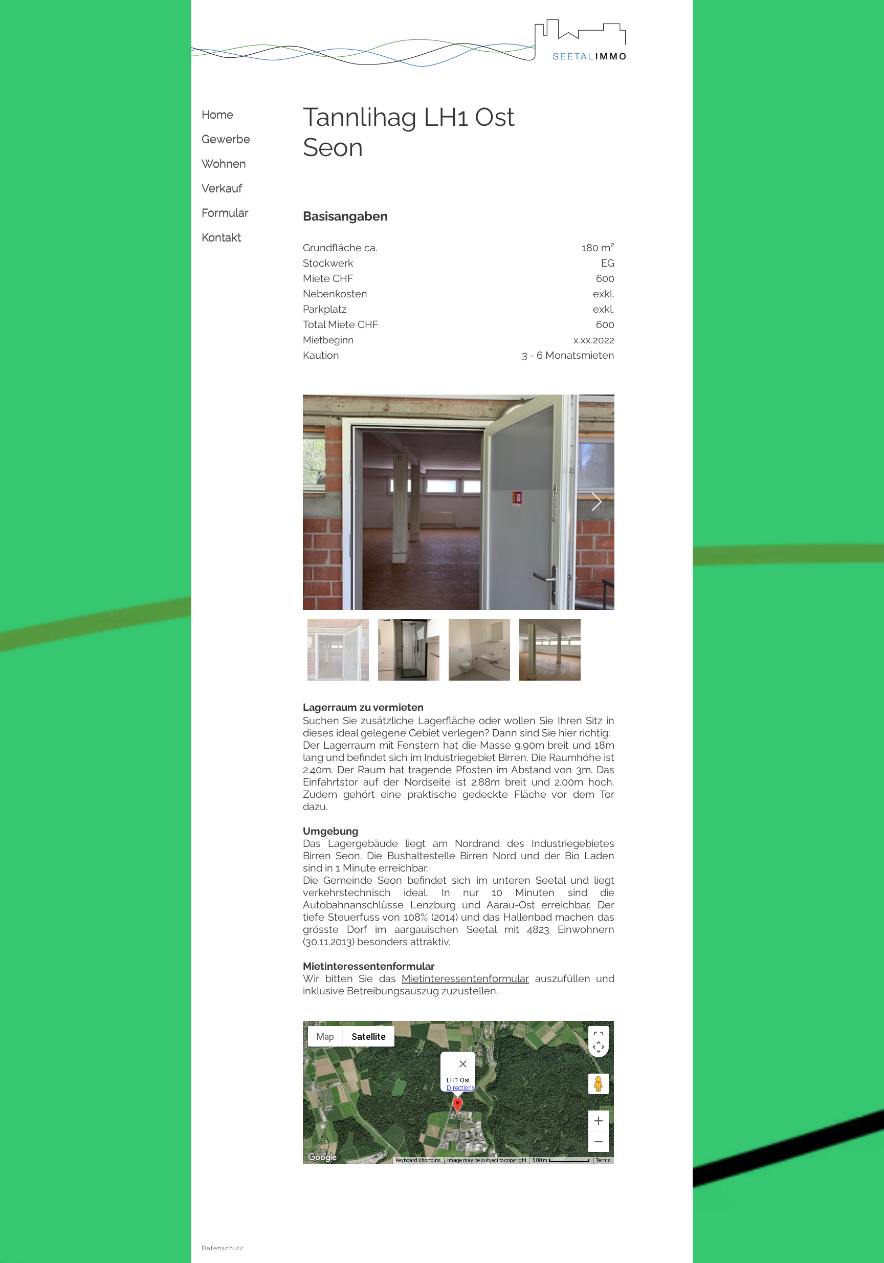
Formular (225, 212)
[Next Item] (597, 502)
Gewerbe (226, 138)
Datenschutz (223, 1248)
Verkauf (222, 187)
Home (217, 114)
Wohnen (224, 163)
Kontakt (221, 237)
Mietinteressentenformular (465, 978)
